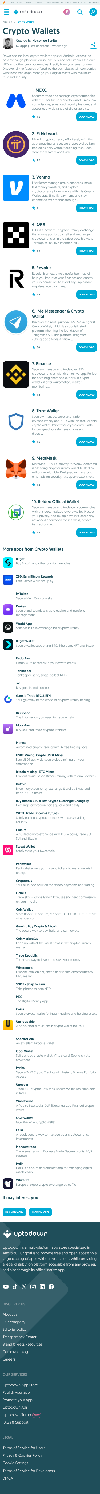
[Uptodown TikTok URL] (15, 1287)
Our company (14, 1321)
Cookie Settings (15, 1462)
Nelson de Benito (44, 40)
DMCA (8, 1478)
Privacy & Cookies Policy (22, 1455)
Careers (9, 1359)
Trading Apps (40, 1212)
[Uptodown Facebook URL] (51, 1287)
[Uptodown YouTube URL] (6, 1287)
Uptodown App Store (20, 1384)
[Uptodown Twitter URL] (24, 1287)
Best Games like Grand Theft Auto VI (66, 2)
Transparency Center (20, 1336)
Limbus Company (34, 2)
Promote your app (18, 1399)
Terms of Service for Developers (29, 1470)
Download (87, 116)
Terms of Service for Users (24, 1447)
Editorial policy (14, 1329)
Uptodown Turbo (21, 1414)
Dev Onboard (14, 1212)
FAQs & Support (15, 1422)
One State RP (16, 2)
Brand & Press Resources (22, 1344)
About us (10, 1314)
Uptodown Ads (15, 1407)
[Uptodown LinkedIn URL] (42, 1287)
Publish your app (16, 1392)
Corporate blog (15, 1351)
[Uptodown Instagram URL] (33, 1287)
